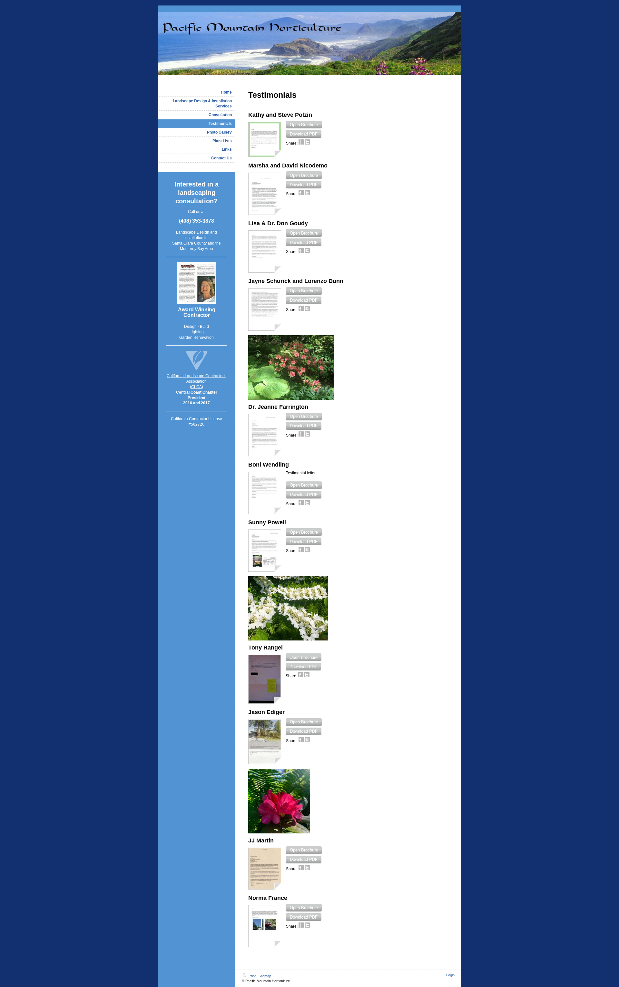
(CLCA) (196, 387)
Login (450, 975)
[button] (304, 124)
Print (252, 976)
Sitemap (265, 976)
